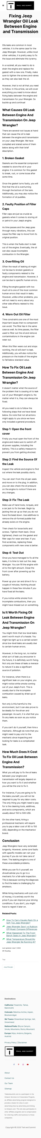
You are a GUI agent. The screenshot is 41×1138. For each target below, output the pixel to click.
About (7, 1073)
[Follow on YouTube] (27, 1064)
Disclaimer (22, 1042)
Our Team (9, 1083)
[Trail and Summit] (20, 5)
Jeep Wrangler (8, 967)
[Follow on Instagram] (22, 1064)
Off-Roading (6, 951)
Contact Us (9, 1078)
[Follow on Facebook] (13, 1064)
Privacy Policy (11, 1042)
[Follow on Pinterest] (18, 1064)
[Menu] (3, 5)
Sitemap (8, 1089)
